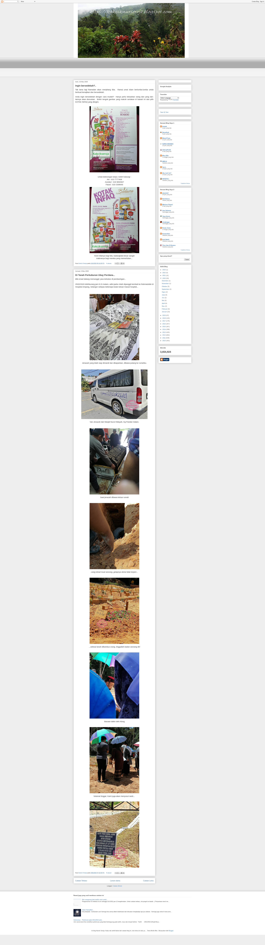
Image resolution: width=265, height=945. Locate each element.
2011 (164, 338)
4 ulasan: (109, 263)
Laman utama (115, 881)
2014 (164, 329)
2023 (164, 270)
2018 (164, 318)
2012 (164, 335)
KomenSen (166, 234)
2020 (164, 278)
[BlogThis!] (118, 263)
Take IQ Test (164, 112)
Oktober (165, 286)
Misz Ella (165, 155)
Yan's (164, 167)
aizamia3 (165, 193)
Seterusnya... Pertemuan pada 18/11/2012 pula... (88, 920)
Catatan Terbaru (81, 881)
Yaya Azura (166, 216)
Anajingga (166, 222)
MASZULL (165, 179)
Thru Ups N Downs (169, 245)
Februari (165, 309)
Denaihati (165, 132)
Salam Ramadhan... (88, 910)
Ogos (164, 292)
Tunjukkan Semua (185, 183)
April (163, 303)
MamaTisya (166, 138)
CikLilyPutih (166, 150)
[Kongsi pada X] (120, 263)
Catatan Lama (148, 881)
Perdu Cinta (166, 228)
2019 (164, 315)
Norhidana (166, 199)
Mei (163, 300)
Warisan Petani (167, 204)
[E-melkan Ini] (116, 263)
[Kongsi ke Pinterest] (124, 263)
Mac (163, 306)
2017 (164, 321)
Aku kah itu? (166, 173)
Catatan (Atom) (117, 886)
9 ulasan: (109, 873)
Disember (165, 281)
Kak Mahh (165, 239)
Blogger (171, 930)
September (166, 289)
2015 (164, 326)
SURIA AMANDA (167, 144)
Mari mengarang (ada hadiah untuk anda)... (95, 899)
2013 (164, 332)
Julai (163, 295)
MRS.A (164, 161)
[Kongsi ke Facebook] (122, 263)
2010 (164, 340)
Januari (164, 312)
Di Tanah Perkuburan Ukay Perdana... (95, 275)
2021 (164, 275)
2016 (164, 324)
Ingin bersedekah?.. (85, 85)
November (165, 283)
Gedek (164, 126)
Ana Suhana (166, 210)
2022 (164, 272)
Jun (163, 297)
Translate (175, 100)
